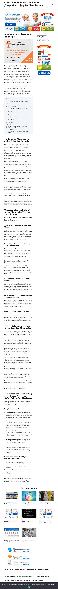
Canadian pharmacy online (42, 576)
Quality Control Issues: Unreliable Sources (19, 116)
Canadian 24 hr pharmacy (10, 519)
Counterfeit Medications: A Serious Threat (19, 108)
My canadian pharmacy (10, 538)
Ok (29, 587)
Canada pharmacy (9, 569)
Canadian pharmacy (20, 569)
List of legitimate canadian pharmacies (33, 580)
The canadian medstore (42, 39)
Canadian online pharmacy (38, 572)
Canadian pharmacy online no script (13, 580)
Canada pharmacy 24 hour (11, 572)
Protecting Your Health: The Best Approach (19, 120)
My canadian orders (26, 519)
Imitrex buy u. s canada (10, 502)
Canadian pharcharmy (44, 502)
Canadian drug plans (27, 502)
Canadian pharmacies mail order (13, 576)
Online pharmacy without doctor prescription (38, 569)
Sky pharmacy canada (24, 572)
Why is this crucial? (14, 129)
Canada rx (39, 41)
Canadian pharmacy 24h (28, 576)
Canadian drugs (40, 37)
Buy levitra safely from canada (43, 40)
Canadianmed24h (26, 538)
